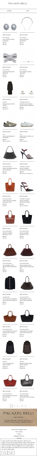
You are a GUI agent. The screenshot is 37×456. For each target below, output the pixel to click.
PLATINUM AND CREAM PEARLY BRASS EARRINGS (27, 104)
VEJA (4, 134)
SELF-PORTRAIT (6, 37)
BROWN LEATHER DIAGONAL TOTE (7, 233)
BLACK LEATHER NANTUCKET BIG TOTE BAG (27, 396)
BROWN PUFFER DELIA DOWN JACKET (26, 364)
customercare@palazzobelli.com (24, 422)
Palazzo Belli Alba (18, 417)
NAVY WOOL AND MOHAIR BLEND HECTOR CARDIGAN (10, 299)
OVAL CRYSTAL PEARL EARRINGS (8, 40)
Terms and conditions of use (19, 429)
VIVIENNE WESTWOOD (25, 102)
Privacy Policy (19, 431)
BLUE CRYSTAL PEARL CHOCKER (25, 72)
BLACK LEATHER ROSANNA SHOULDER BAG (10, 169)
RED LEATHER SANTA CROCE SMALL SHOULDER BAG (27, 266)
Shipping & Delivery (19, 436)
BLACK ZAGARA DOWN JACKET (9, 104)
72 (22, 406)
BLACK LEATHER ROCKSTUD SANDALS (25, 169)
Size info (19, 438)
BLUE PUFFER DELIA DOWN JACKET (8, 364)
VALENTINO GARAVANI (25, 166)
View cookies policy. (9, 449)
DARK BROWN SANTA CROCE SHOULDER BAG (26, 299)
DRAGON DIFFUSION (7, 166)
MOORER (5, 102)
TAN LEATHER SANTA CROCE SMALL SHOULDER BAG (10, 266)
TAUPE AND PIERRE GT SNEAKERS (9, 136)
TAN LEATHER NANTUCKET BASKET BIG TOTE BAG (10, 331)
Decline (11, 453)
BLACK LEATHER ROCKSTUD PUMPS (25, 201)
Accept (4, 453)
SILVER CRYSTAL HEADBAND (24, 40)
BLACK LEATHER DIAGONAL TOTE (24, 233)
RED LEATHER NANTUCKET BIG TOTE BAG (10, 396)
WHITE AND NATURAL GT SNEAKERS (26, 136)
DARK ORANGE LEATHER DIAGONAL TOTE (9, 201)
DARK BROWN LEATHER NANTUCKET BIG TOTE (26, 331)
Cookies (19, 434)
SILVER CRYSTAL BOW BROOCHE (8, 72)
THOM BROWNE (6, 297)
